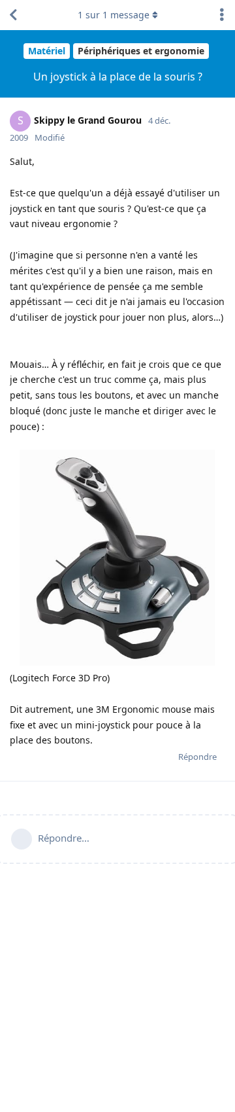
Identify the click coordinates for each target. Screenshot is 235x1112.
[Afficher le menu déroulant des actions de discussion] (222, 15)
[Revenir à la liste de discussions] (13, 15)
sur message (113, 15)
